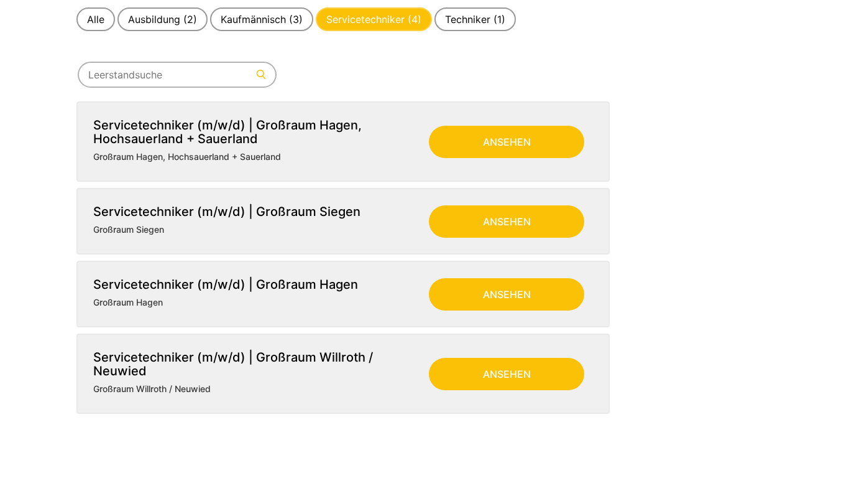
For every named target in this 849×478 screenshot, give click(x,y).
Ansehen (507, 142)
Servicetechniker (373, 19)
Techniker (475, 19)
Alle (95, 19)
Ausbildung (162, 19)
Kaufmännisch (262, 19)
